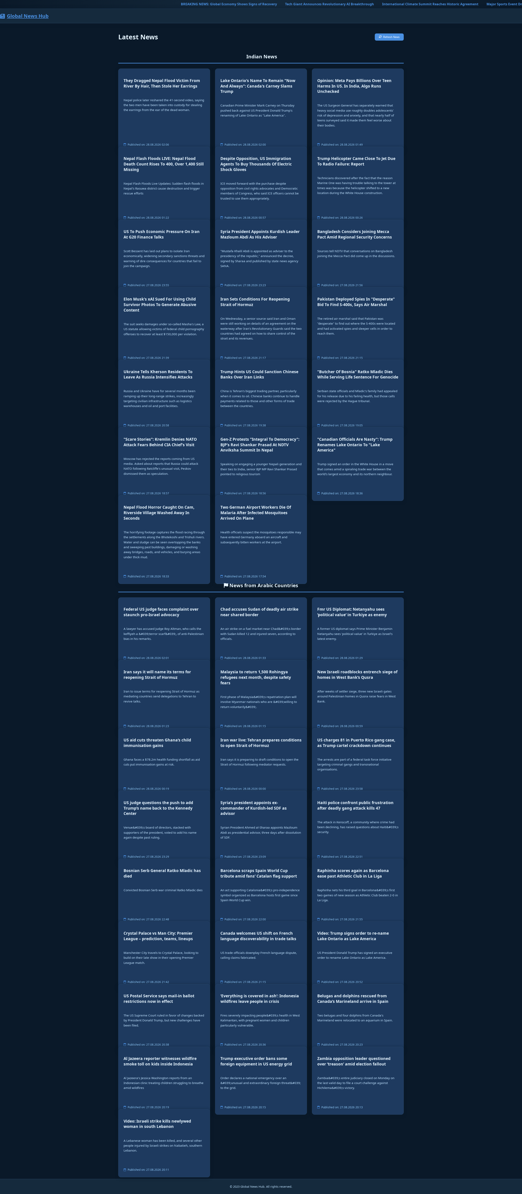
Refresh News (391, 37)
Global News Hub (28, 15)
